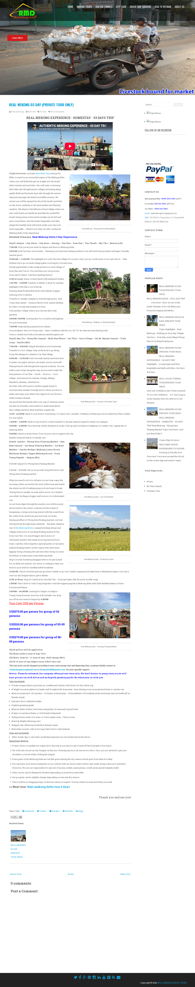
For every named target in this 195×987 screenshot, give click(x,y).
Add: (147, 217)
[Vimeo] (108, 977)
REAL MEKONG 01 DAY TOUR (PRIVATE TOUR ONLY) (170, 290)
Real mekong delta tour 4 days (48, 787)
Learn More (17, 37)
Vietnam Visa (153, 491)
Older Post (125, 874)
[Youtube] (104, 977)
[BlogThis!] (14, 817)
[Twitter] (75, 977)
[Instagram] (94, 977)
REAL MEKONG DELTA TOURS (172, 982)
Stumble (68, 811)
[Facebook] (80, 977)
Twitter (42, 811)
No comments (57, 111)
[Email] (118, 977)
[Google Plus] (84, 977)
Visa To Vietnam (163, 7)
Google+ (55, 811)
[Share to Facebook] (20, 817)
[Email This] (12, 817)
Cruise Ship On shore (169, 440)
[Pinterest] (89, 977)
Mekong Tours (84, 7)
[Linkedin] (99, 977)
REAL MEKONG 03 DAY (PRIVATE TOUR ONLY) (41, 104)
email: (148, 213)
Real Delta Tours (43, 173)
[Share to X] (17, 817)
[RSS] (113, 977)
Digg (80, 811)
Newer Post (15, 874)
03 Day (43, 111)
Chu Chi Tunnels (104, 7)
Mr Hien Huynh (154, 486)
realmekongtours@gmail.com (23, 669)
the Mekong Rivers (25, 527)
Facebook (29, 811)
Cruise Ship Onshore (140, 7)
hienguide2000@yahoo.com (52, 669)
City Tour (121, 7)
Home (70, 7)
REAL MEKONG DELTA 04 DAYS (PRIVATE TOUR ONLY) (171, 321)
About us (179, 7)
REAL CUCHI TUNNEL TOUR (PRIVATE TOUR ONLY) (170, 382)
